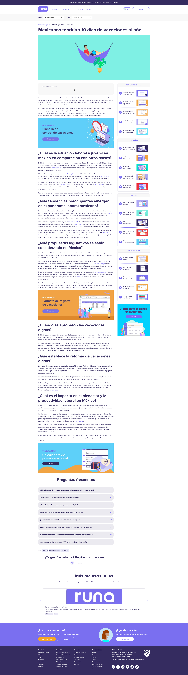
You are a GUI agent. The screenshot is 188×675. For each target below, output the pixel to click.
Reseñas (94, 657)
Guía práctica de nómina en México (128, 187)
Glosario (76, 655)
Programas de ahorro (61, 664)
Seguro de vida (60, 657)
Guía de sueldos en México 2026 (129, 148)
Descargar (115, 2)
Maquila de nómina (43, 652)
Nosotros (94, 652)
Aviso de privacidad (97, 666)
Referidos (76, 664)
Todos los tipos (78, 17)
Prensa (94, 659)
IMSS (39, 657)
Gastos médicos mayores (63, 655)
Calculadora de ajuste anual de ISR (128, 122)
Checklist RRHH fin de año (128, 287)
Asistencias (41, 664)
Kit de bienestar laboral (128, 203)
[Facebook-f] (118, 667)
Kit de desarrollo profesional (129, 213)
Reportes (40, 666)
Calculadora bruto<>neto (80, 652)
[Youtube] (127, 667)
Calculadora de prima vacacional (129, 112)
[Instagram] (123, 667)
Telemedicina (59, 662)
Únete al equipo (96, 662)
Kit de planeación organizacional (128, 223)
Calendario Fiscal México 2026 (128, 158)
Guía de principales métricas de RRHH (127, 167)
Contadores (77, 659)
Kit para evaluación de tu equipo (129, 242)
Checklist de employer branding (127, 297)
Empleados (41, 659)
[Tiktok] (137, 667)
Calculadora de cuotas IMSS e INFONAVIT (128, 131)
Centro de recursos (79, 657)
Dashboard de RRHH (128, 259)
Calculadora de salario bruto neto (128, 93)
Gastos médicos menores (63, 652)
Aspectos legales (50, 17)
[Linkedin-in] (113, 667)
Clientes (94, 655)
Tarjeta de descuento (61, 666)
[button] (40, 601)
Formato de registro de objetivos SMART (127, 268)
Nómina (40, 655)
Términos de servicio (97, 664)
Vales (57, 669)
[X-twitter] (132, 667)
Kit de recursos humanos (128, 232)
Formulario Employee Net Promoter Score (128, 278)
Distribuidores (77, 662)
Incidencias (41, 662)
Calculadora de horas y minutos (56, 607)
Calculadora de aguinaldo (128, 103)
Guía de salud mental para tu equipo (128, 177)
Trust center (95, 669)
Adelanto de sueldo (61, 659)
